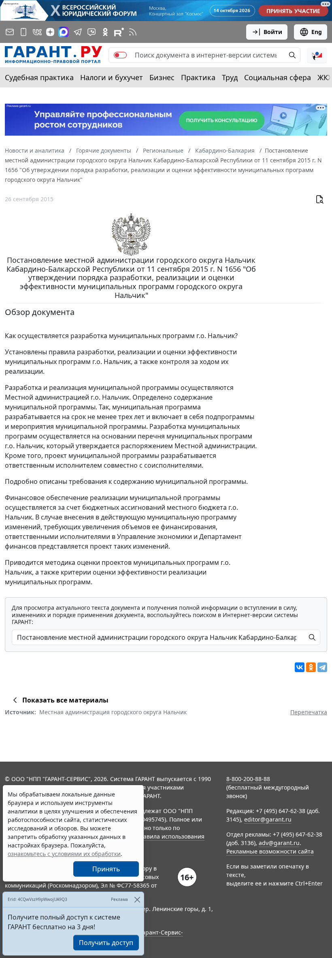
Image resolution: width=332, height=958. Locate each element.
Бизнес (162, 77)
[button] (317, 55)
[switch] (120, 55)
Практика (198, 77)
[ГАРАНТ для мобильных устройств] (23, 32)
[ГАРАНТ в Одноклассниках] (105, 32)
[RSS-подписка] (133, 32)
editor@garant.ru (268, 819)
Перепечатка (308, 712)
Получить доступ (106, 942)
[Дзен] (50, 32)
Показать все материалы (65, 700)
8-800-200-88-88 (248, 779)
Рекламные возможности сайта (270, 851)
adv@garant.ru (279, 843)
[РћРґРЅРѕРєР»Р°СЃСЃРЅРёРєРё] (311, 667)
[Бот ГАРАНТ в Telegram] (91, 32)
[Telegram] (322, 667)
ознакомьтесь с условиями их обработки (64, 854)
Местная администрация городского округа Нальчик (113, 712)
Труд (230, 77)
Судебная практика (39, 77)
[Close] (137, 899)
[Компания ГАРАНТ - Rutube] (119, 32)
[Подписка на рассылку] (10, 32)
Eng (316, 32)
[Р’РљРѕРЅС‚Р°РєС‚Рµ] (299, 667)
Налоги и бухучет (111, 77)
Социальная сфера (277, 77)
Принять (106, 868)
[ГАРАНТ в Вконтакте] (37, 32)
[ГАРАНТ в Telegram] (78, 32)
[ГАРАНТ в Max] (63, 32)
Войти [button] (273, 32)
